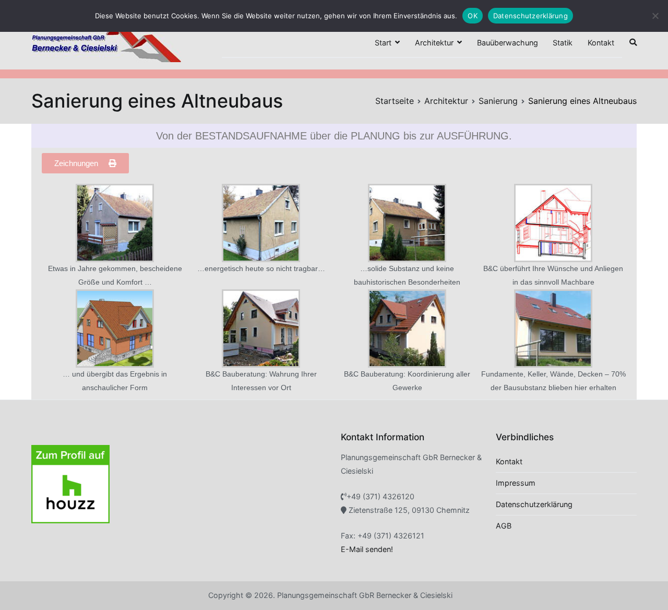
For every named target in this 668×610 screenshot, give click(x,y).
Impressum (515, 482)
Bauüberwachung (507, 42)
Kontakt (601, 42)
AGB (503, 525)
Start (383, 42)
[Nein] (655, 15)
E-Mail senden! (367, 549)
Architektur (434, 42)
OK (473, 15)
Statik (562, 42)
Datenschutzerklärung (534, 504)
